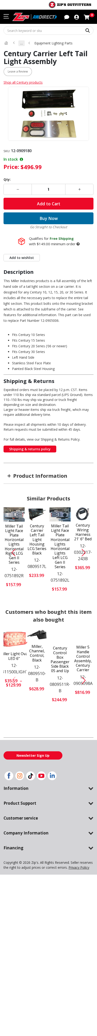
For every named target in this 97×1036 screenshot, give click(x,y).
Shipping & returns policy (30, 449)
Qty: (7, 179)
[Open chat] (66, 17)
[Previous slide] (11, 552)
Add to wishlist (21, 257)
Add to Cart (48, 203)
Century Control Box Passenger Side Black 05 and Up (60, 659)
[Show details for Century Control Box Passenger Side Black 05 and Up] (60, 636)
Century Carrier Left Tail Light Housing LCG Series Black (37, 539)
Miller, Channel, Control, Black (37, 653)
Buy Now (49, 218)
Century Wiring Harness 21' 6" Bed (83, 532)
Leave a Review (18, 71)
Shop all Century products (23, 82)
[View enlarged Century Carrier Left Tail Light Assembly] (48, 114)
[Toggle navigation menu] (6, 16)
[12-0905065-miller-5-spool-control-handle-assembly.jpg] (83, 635)
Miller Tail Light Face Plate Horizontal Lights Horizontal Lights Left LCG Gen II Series (60, 546)
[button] (76, 17)
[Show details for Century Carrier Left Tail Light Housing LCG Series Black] (37, 514)
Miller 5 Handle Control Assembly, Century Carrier (83, 658)
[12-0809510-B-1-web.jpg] (37, 635)
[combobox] (48, 30)
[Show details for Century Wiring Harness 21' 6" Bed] (83, 514)
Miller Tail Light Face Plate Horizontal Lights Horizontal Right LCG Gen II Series (14, 544)
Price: (11, 167)
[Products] (6, 43)
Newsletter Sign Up (32, 755)
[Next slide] (85, 552)
